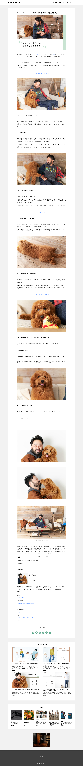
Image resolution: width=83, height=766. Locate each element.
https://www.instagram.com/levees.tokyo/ (25, 617)
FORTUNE (64, 2)
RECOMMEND (12, 725)
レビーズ (40, 627)
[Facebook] (33, 632)
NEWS (56, 2)
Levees (36, 627)
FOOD (60, 2)
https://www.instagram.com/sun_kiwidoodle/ (26, 603)
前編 (54, 54)
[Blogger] (46, 632)
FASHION (37, 725)
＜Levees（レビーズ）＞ (36, 54)
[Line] (43, 632)
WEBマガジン (46, 627)
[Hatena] (50, 632)
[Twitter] (36, 632)
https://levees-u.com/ (21, 612)
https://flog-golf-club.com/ (22, 597)
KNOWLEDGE (18, 10)
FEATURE (52, 2)
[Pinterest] (40, 632)
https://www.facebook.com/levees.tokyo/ (25, 621)
